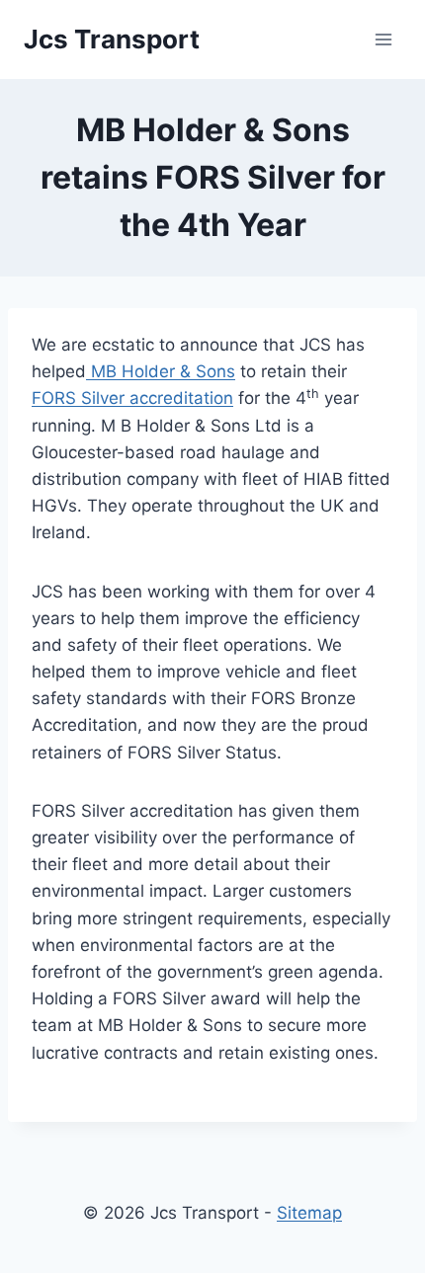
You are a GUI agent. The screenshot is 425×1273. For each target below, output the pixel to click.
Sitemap (309, 1213)
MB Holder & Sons (160, 371)
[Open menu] (383, 39)
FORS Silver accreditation (132, 398)
